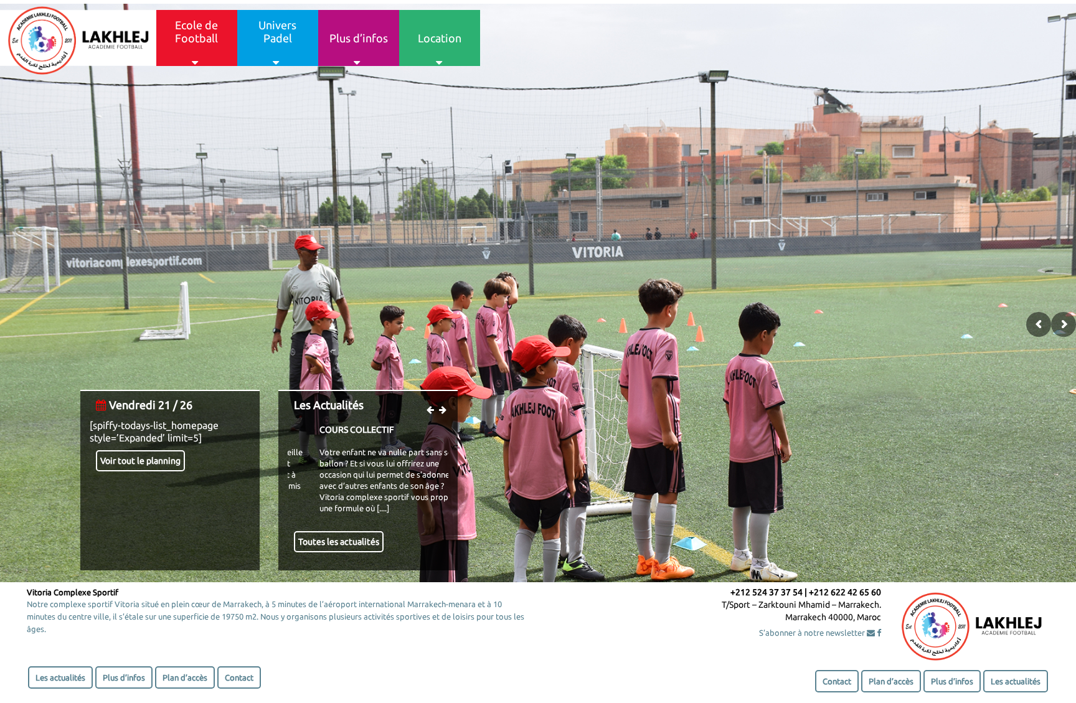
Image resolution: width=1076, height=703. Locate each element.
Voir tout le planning (140, 461)
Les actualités (60, 677)
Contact (239, 677)
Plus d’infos (124, 677)
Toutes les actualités (338, 542)
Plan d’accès (185, 677)
